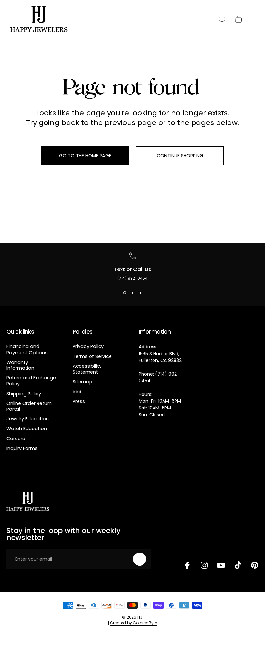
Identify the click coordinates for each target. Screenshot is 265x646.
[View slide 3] (140, 293)
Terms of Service (92, 356)
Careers (15, 438)
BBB (77, 391)
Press (79, 401)
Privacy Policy (88, 346)
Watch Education (26, 428)
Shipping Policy (23, 394)
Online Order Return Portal (29, 406)
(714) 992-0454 (132, 278)
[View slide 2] (132, 293)
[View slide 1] (125, 293)
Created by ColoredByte (133, 623)
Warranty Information (20, 365)
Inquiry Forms (21, 448)
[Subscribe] (139, 559)
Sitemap (82, 382)
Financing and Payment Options (27, 349)
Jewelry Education (27, 419)
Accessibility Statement (87, 369)
